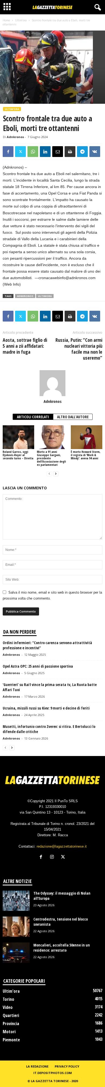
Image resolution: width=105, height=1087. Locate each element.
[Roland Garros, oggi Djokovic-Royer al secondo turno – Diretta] (18, 437)
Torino (8, 999)
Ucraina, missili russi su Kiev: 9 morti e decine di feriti (46, 708)
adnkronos (25, 296)
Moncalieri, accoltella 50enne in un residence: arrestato (61, 947)
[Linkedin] (45, 151)
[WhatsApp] (32, 151)
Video (8, 1007)
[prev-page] (49, 474)
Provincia (11, 1023)
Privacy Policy (67, 1066)
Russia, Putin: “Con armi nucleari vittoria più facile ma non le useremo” (78, 349)
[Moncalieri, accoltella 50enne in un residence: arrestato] (16, 952)
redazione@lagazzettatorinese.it (62, 846)
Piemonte (11, 1040)
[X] (20, 151)
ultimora (45, 296)
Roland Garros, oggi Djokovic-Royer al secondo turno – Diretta (18, 455)
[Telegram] (82, 151)
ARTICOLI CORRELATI (33, 416)
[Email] (57, 151)
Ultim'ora (21, 20)
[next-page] (55, 474)
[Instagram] (53, 857)
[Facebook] (8, 151)
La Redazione (37, 1066)
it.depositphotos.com (52, 1073)
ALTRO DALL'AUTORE (73, 416)
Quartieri (11, 1015)
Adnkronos (15, 137)
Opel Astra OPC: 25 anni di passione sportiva (38, 666)
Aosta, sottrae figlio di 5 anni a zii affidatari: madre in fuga (25, 346)
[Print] (70, 151)
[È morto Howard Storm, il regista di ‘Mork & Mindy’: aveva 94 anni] (86, 437)
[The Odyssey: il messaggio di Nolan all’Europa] (16, 901)
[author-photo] (52, 383)
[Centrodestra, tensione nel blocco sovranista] (16, 927)
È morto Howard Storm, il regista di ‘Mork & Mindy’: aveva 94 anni (85, 455)
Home (6, 20)
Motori (9, 1032)
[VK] (94, 151)
